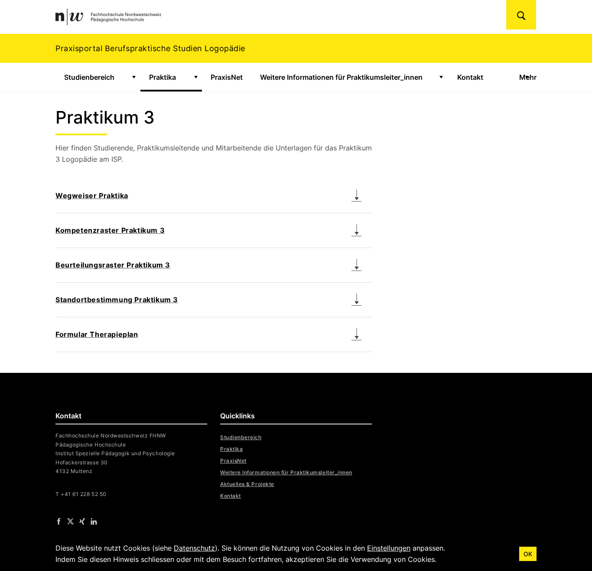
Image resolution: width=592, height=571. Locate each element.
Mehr (528, 77)
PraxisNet (227, 77)
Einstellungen (388, 548)
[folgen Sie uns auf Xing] (82, 521)
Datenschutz (194, 548)
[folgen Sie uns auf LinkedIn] (94, 521)
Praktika (162, 77)
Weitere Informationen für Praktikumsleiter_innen (341, 77)
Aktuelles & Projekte (247, 484)
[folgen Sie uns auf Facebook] (58, 521)
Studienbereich (89, 77)
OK (528, 554)
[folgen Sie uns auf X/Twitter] (70, 521)
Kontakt (470, 77)
